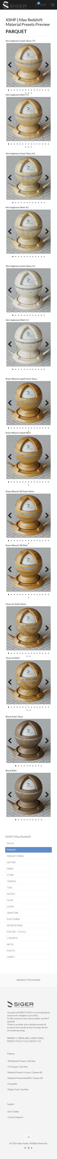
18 (31, 93)
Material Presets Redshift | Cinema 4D (25, 1078)
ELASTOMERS (13, 919)
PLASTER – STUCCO (16, 931)
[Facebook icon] (25, 1147)
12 (39, 90)
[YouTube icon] (32, 1147)
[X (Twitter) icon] (28, 1147)
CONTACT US (34, 1041)
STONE (10, 875)
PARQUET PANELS (15, 856)
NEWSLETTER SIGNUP (28, 980)
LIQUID (10, 906)
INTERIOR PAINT (15, 925)
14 (45, 90)
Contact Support (15, 1117)
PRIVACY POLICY (15, 1041)
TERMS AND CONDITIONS (30, 1038)
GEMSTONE (12, 913)
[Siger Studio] (14, 5)
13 (42, 90)
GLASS (10, 900)
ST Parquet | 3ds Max (18, 1066)
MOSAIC (11, 894)
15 (48, 90)
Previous (11, 65)
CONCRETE (12, 938)
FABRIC (10, 868)
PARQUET (11, 849)
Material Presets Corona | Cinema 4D (25, 1072)
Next (46, 65)
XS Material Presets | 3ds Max (21, 1061)
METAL (10, 944)
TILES (9, 887)
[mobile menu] (52, 4)
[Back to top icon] (28, 1137)
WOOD (10, 843)
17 (28, 93)
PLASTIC (11, 950)
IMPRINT (11, 1038)
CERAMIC (11, 881)
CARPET (11, 957)
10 (34, 90)
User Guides (13, 1111)
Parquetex (12, 1084)
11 (37, 90)
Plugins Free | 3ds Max (18, 1089)
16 (25, 93)
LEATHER (11, 862)
